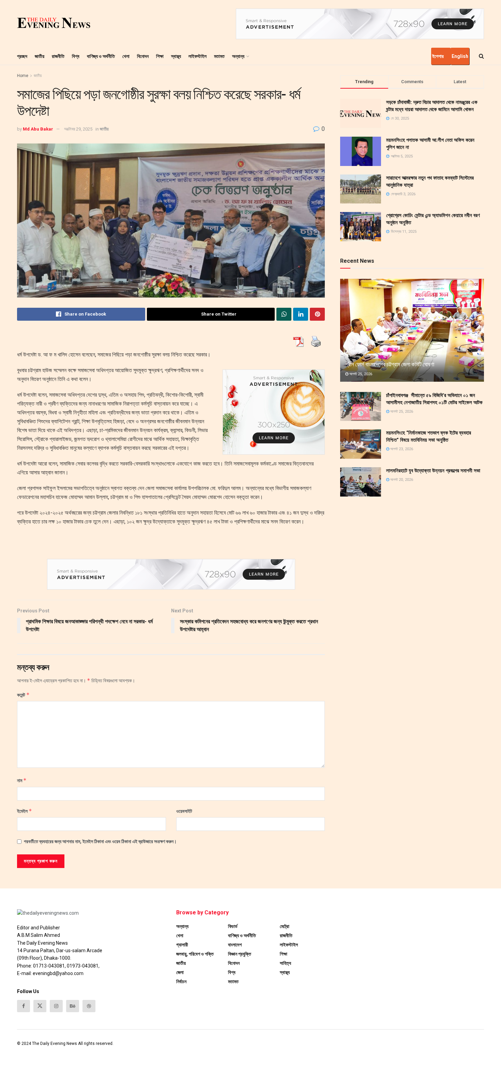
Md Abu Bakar (38, 129)
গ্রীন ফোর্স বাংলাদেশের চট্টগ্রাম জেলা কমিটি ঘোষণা (389, 364)
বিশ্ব (75, 56)
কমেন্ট (23, 694)
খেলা (126, 56)
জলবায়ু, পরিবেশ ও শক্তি (195, 954)
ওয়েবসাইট (184, 811)
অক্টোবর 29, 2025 (78, 129)
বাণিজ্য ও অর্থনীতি (101, 56)
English (460, 56)
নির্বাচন (181, 981)
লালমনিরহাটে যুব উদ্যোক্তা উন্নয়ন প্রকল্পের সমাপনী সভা (433, 471)
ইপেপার (438, 56)
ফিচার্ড (233, 926)
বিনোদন (143, 56)
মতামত (219, 56)
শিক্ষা (160, 56)
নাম (22, 780)
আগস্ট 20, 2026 (401, 479)
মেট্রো (284, 926)
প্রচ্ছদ (22, 56)
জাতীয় (39, 56)
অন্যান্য (238, 56)
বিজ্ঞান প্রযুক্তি (239, 954)
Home (22, 75)
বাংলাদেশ (235, 944)
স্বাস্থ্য (176, 56)
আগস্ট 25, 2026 (360, 374)
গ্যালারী (182, 944)
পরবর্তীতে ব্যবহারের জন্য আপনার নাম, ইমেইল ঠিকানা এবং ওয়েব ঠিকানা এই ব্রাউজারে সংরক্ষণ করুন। (100, 841)
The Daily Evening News (54, 1043)
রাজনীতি (58, 56)
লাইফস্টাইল (197, 56)
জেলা (180, 972)
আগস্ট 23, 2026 (401, 449)
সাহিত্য (285, 963)
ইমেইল (24, 811)
